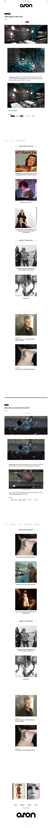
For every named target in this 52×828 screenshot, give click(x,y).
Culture (17, 337)
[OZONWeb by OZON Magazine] (26, 5)
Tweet (12, 499)
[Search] (47, 1)
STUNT (19, 524)
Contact (29, 805)
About (16, 805)
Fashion (17, 367)
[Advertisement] (26, 127)
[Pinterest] (27, 413)
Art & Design (7, 13)
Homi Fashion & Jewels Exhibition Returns (25, 369)
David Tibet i (26, 298)
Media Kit (22, 805)
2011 (7, 140)
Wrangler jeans (12, 464)
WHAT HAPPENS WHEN (20, 140)
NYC (11, 140)
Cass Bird (30, 466)
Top (26, 825)
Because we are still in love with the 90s (26, 584)
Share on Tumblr (22, 499)
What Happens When (13, 77)
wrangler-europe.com (17, 494)
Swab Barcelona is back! (26, 202)
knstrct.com (14, 110)
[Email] (30, 22)
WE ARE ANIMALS (28, 524)
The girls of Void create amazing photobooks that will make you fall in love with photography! (26, 231)
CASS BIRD (13, 524)
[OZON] (26, 817)
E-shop (36, 805)
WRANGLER (37, 524)
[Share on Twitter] (24, 22)
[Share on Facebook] (22, 22)
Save (28, 21)
